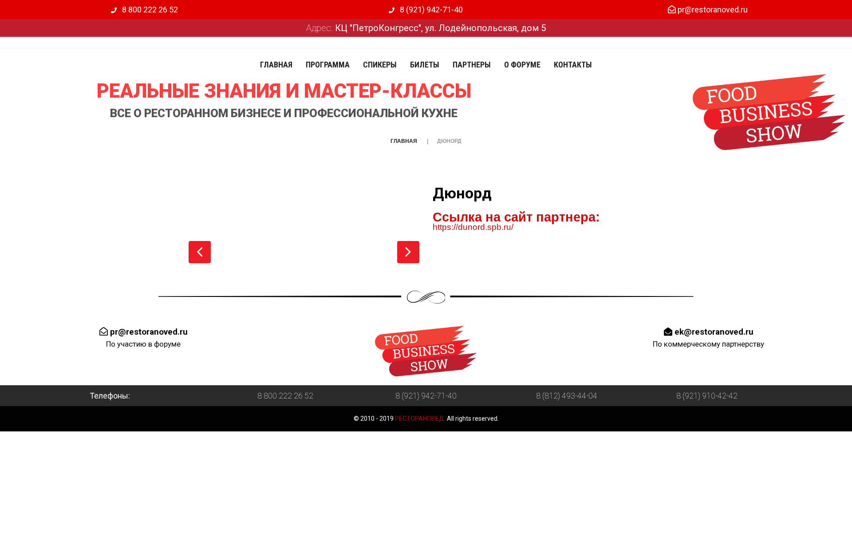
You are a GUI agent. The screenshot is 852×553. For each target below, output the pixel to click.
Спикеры (380, 64)
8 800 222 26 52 (149, 9)
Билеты (424, 64)
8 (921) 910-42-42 (707, 395)
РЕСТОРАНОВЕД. (420, 418)
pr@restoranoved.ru (712, 9)
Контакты (573, 64)
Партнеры (472, 64)
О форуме (522, 64)
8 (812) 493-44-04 (566, 395)
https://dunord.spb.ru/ (473, 227)
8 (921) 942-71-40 (430, 9)
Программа (328, 64)
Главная (276, 64)
